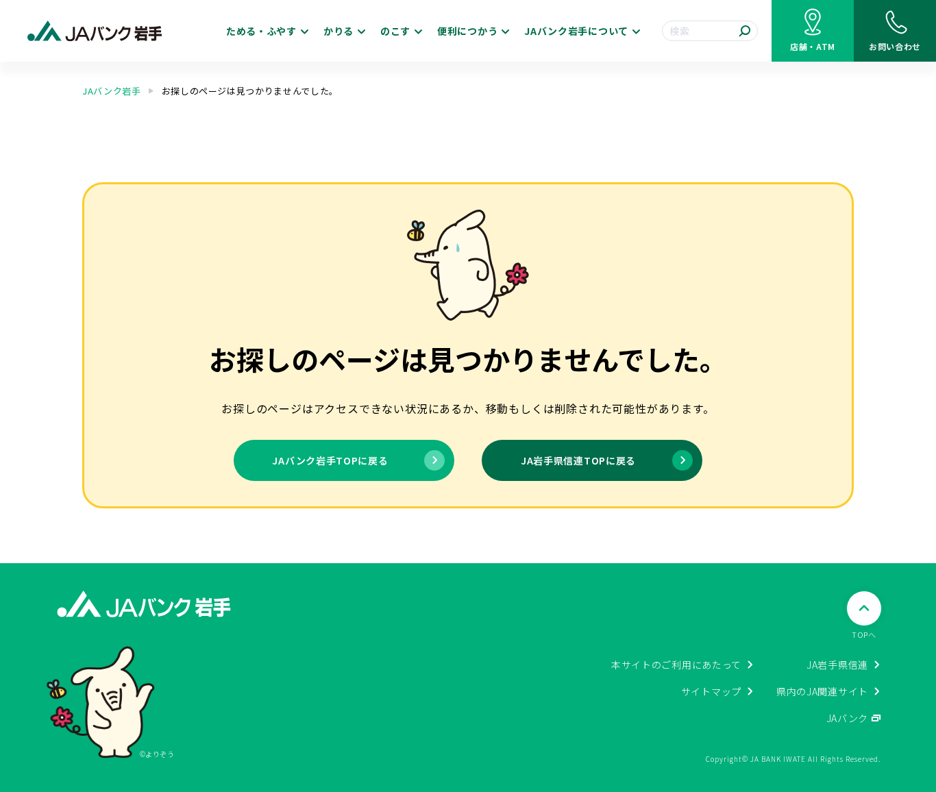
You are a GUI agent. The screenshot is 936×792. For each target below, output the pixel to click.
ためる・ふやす (261, 31)
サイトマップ (711, 691)
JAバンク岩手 (111, 90)
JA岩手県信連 (837, 664)
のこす (395, 31)
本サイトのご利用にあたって (676, 664)
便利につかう (467, 31)
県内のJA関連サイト (822, 691)
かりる (338, 31)
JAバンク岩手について (576, 31)
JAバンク (847, 718)
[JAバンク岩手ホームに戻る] (94, 31)
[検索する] (745, 31)
